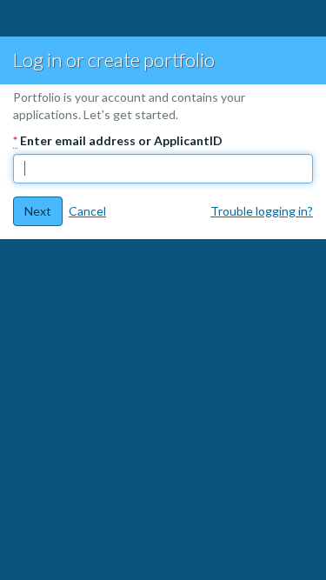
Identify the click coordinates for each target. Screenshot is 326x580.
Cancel (87, 210)
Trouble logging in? (261, 210)
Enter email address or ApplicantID (118, 140)
